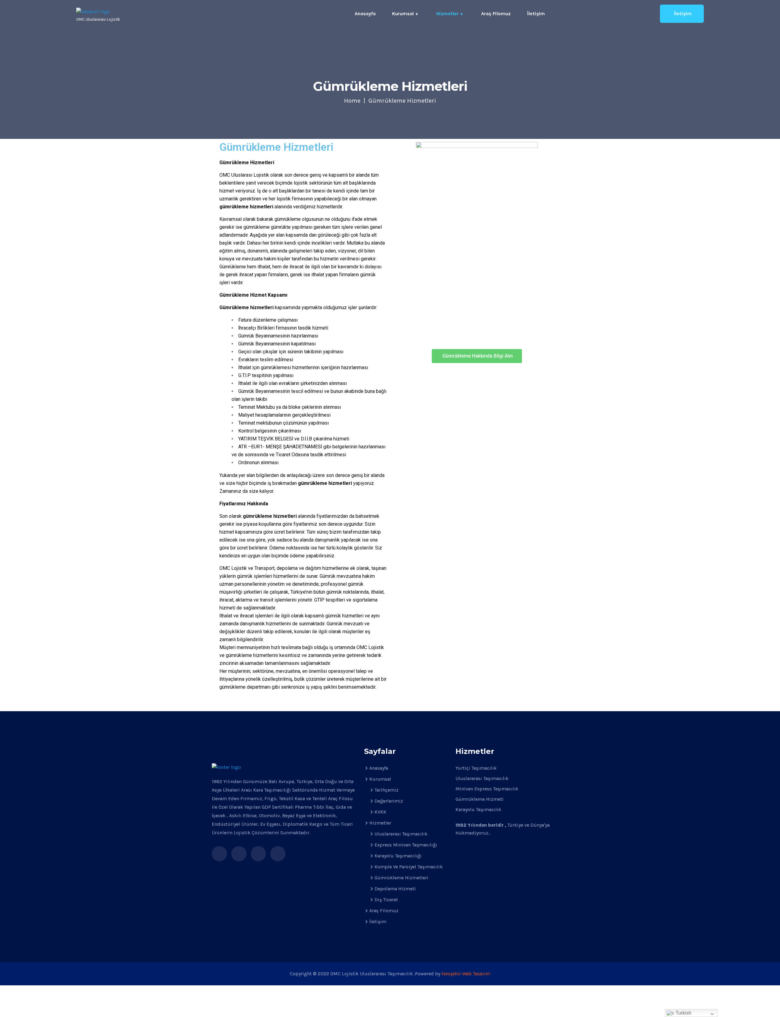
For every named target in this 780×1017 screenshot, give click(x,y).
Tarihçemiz (386, 790)
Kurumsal (403, 13)
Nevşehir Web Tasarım (465, 973)
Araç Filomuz (496, 13)
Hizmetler (447, 13)
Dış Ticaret (386, 899)
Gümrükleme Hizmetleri (401, 878)
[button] (477, 356)
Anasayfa (365, 13)
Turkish (682, 1012)
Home (352, 100)
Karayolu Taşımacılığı (398, 856)
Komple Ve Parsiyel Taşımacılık (408, 867)
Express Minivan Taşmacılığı (405, 845)
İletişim (536, 13)
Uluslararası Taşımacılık (400, 834)
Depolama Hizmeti (395, 889)
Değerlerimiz (388, 801)
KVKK (380, 812)
